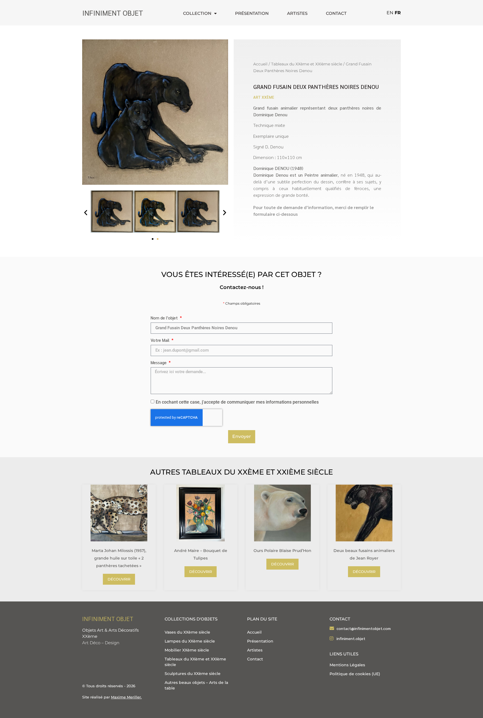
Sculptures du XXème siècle (193, 673)
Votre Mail (161, 340)
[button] (85, 212)
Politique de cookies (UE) (355, 673)
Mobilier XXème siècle (187, 650)
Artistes (297, 13)
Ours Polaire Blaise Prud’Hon (282, 550)
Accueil (260, 64)
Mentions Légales (347, 664)
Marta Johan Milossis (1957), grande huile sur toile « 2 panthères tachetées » (119, 558)
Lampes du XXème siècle (190, 641)
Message (159, 362)
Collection (197, 13)
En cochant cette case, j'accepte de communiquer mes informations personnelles (237, 402)
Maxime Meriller (126, 697)
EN (390, 12)
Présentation (252, 13)
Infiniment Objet (107, 618)
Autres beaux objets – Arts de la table (196, 685)
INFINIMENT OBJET (112, 12)
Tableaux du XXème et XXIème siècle (306, 64)
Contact (336, 13)
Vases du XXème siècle (187, 632)
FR (398, 12)
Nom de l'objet (165, 318)
